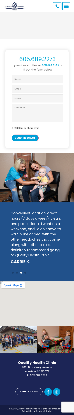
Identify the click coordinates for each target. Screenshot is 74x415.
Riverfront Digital (44, 411)
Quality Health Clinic (37, 362)
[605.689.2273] (57, 6)
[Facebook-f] (48, 392)
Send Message (25, 138)
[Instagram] (57, 392)
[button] (66, 6)
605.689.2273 (37, 59)
